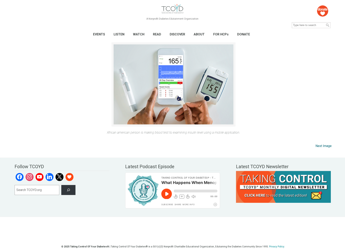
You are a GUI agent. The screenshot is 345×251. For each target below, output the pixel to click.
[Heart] (69, 177)
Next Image (323, 146)
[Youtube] (40, 177)
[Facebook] (20, 177)
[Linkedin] (50, 177)
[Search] (68, 190)
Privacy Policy (276, 246)
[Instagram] (30, 177)
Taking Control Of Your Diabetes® (172, 9)
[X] (59, 177)
